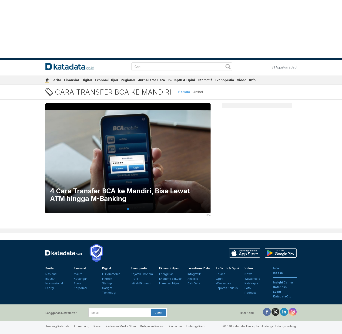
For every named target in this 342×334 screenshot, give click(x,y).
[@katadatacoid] (293, 311)
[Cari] (228, 67)
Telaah (220, 274)
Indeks (278, 273)
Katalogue (251, 283)
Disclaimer (175, 326)
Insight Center (283, 282)
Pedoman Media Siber (121, 326)
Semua (184, 92)
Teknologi (109, 292)
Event (277, 291)
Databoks (280, 287)
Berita (56, 80)
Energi (49, 288)
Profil (134, 278)
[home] (47, 80)
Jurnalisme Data (151, 80)
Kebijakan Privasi (152, 326)
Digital (87, 80)
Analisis (193, 278)
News (248, 274)
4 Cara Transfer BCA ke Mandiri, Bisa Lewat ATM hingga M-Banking (120, 195)
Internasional (54, 283)
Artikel (198, 92)
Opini (219, 278)
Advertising (81, 326)
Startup (107, 283)
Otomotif (205, 80)
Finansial (71, 80)
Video (241, 80)
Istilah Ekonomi (141, 283)
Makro (78, 274)
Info (252, 80)
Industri (50, 278)
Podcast (250, 292)
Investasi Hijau (169, 283)
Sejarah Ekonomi (142, 274)
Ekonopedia (224, 80)
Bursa (77, 283)
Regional (128, 80)
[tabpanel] (128, 161)
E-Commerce (111, 274)
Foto (248, 288)
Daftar (159, 312)
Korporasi (80, 288)
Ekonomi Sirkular (170, 278)
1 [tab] (128, 209)
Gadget (107, 288)
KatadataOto (282, 296)
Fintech (107, 278)
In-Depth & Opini (181, 80)
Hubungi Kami (195, 326)
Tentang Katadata (57, 326)
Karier (97, 326)
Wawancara (223, 283)
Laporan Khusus (227, 288)
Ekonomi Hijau (106, 80)
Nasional (51, 274)
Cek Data (194, 283)
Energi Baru (166, 274)
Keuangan (80, 278)
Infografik (194, 274)
